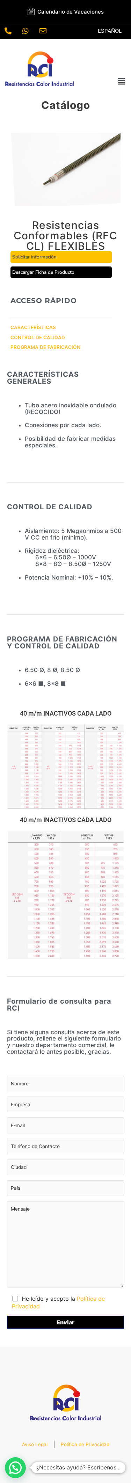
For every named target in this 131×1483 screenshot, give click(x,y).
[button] (122, 81)
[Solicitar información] (61, 257)
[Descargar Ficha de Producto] (61, 272)
